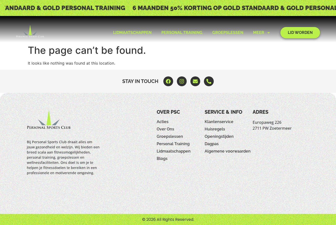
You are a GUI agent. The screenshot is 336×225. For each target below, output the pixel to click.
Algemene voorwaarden (228, 151)
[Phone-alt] (209, 81)
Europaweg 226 (267, 122)
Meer (258, 32)
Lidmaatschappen (132, 32)
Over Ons (165, 129)
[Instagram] (182, 81)
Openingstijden (219, 136)
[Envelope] (195, 81)
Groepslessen (227, 32)
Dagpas (212, 143)
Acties (162, 121)
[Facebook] (168, 81)
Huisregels (215, 129)
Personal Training (181, 32)
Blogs (162, 158)
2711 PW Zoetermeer (272, 128)
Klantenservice (219, 121)
